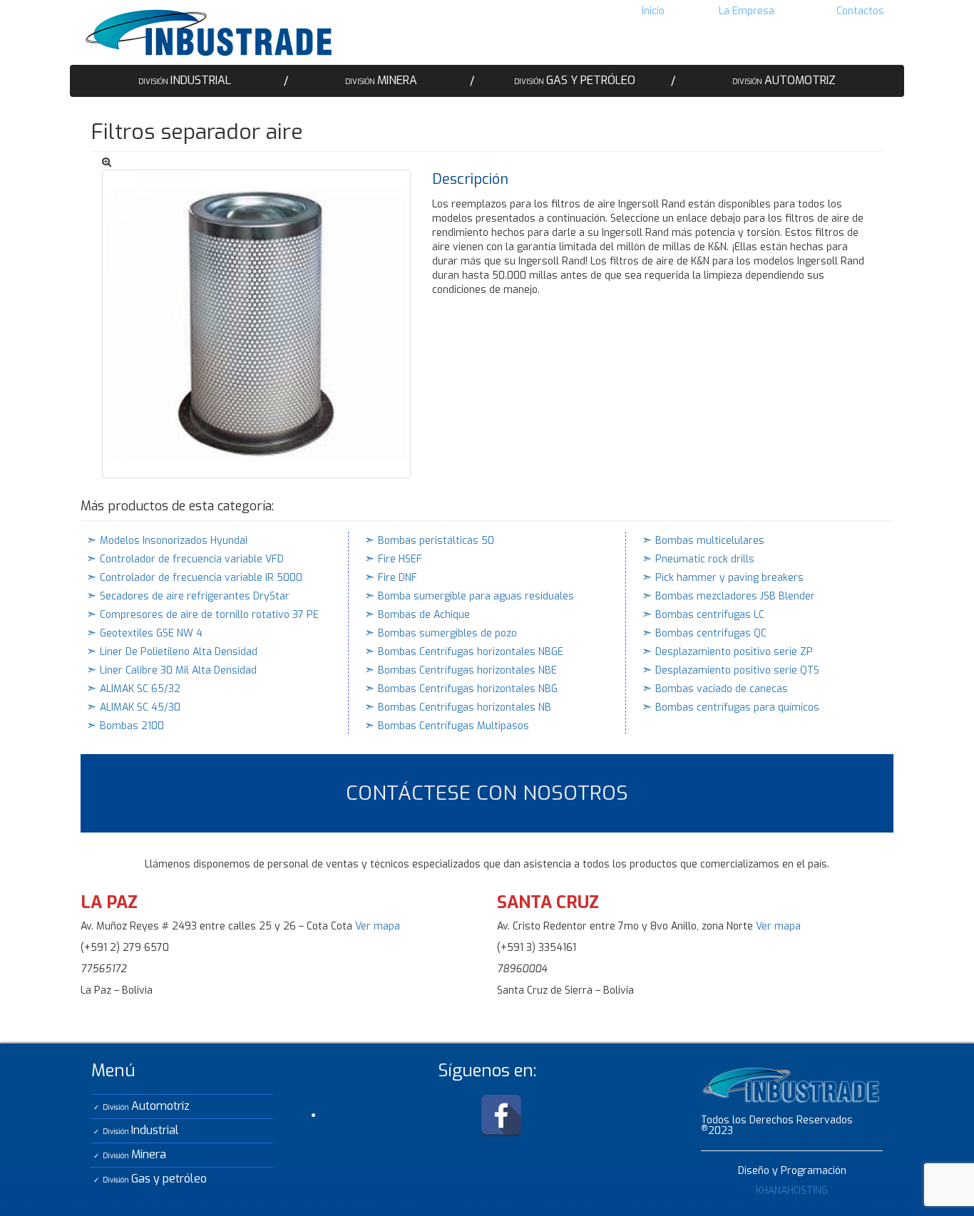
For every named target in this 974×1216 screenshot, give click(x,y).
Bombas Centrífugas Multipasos (453, 726)
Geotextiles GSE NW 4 (151, 633)
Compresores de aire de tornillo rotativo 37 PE (209, 615)
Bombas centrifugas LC (709, 615)
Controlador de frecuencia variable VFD (192, 559)
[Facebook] (501, 1115)
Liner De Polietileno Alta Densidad (178, 652)
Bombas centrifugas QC (711, 633)
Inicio (653, 11)
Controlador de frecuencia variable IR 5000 (201, 577)
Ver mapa (377, 926)
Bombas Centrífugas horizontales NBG (468, 689)
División (184, 80)
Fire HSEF (400, 559)
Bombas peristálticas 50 (436, 540)
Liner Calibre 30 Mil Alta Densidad (178, 670)
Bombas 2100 (132, 726)
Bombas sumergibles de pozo (447, 633)
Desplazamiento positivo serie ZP (734, 652)
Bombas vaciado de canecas (721, 689)
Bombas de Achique (424, 615)
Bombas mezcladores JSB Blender (735, 596)
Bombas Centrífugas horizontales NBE (467, 670)
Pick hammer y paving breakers (729, 577)
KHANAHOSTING (792, 1190)
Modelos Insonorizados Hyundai (173, 540)
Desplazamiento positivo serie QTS (737, 670)
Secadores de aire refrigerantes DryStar (194, 596)
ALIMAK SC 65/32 (140, 689)
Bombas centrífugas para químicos (737, 707)
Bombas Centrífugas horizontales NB (464, 707)
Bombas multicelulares (709, 540)
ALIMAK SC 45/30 (140, 707)
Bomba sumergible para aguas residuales (476, 596)
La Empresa (746, 11)
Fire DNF (397, 577)
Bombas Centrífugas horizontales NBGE (470, 652)
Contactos (860, 11)
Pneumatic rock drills (704, 559)
